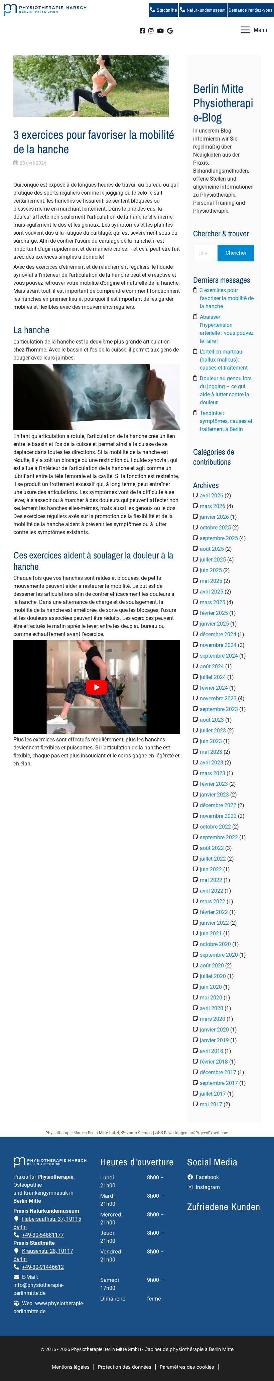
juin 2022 (211, 869)
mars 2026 (212, 506)
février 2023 (214, 784)
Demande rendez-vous (251, 10)
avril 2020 (211, 1008)
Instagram (207, 1187)
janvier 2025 (214, 624)
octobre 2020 (215, 944)
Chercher (236, 253)
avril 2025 (211, 592)
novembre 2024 (218, 645)
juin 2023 (211, 741)
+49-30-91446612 (43, 1267)
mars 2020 (212, 1019)
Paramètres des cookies (187, 1367)
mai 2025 (211, 581)
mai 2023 (211, 752)
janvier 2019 (214, 1040)
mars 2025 (212, 602)
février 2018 (214, 1062)
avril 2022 (211, 891)
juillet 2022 (213, 859)
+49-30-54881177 (43, 1235)
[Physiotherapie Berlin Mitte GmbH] (45, 10)
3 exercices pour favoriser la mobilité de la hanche (227, 298)
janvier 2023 (214, 794)
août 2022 (212, 848)
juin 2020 (211, 987)
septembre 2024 (219, 656)
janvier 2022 (214, 923)
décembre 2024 (218, 634)
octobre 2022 (215, 827)
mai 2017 (211, 1104)
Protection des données (124, 1367)
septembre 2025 (219, 538)
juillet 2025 (213, 559)
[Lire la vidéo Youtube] (96, 687)
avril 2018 (211, 1051)
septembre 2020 (219, 955)
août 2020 (212, 965)
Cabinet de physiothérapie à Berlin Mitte (189, 1349)
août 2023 (212, 720)
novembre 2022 (218, 816)
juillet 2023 (213, 730)
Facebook (206, 1177)
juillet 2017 (213, 1094)
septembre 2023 (219, 709)
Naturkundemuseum (205, 10)
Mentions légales (71, 1367)
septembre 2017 (219, 1083)
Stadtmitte (166, 10)
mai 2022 (211, 880)
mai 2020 (211, 997)
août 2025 (212, 549)
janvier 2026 (214, 517)
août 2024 (212, 666)
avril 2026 (211, 495)
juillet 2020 (213, 976)
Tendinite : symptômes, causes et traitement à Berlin (226, 421)
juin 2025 (211, 570)
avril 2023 (211, 762)
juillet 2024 (213, 677)
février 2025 (214, 613)
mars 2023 (212, 773)
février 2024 (214, 688)
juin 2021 (211, 933)
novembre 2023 (218, 698)
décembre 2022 (218, 805)
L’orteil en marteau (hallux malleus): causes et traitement (224, 360)
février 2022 (214, 912)
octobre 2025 (215, 527)
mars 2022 (212, 901)
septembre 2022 (219, 837)
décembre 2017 (218, 1072)
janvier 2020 (214, 1029)
